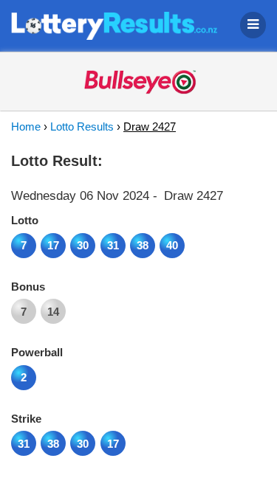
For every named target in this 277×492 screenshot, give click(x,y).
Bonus (28, 286)
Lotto (24, 220)
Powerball (37, 352)
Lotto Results (82, 126)
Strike (26, 418)
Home (26, 126)
